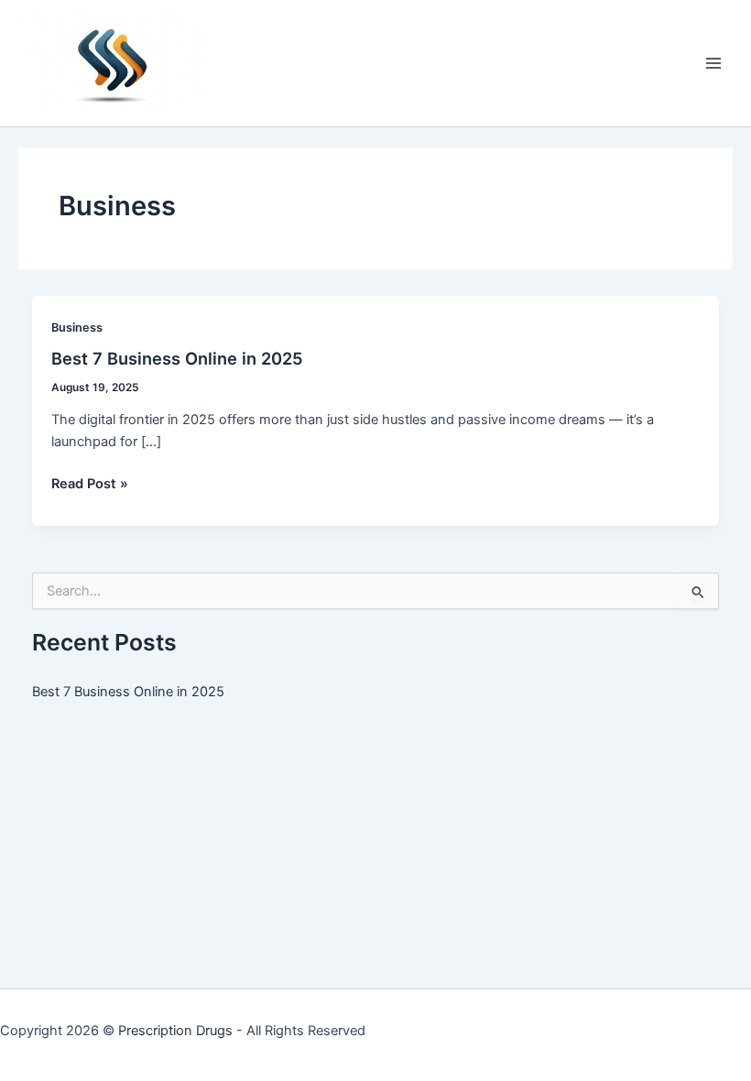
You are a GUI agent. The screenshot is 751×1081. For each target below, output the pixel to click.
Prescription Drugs (175, 1030)
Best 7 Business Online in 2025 (177, 358)
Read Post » (89, 485)
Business (77, 327)
